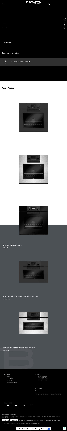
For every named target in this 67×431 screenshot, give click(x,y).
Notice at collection (23, 429)
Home (5, 10)
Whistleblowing (10, 380)
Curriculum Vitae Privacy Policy (32, 420)
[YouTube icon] (16, 405)
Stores (36, 390)
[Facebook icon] (9, 31)
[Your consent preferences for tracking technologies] (64, 428)
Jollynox (8, 376)
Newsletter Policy (22, 420)
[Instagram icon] (19, 31)
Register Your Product (12, 22)
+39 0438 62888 (43, 376)
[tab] (7, 43)
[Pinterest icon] (24, 405)
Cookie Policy (6, 420)
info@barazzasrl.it (43, 378)
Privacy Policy (14, 420)
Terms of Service (34, 423)
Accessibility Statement (12, 382)
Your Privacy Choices (39, 429)
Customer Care (10, 378)
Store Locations (9, 26)
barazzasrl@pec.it (43, 380)
